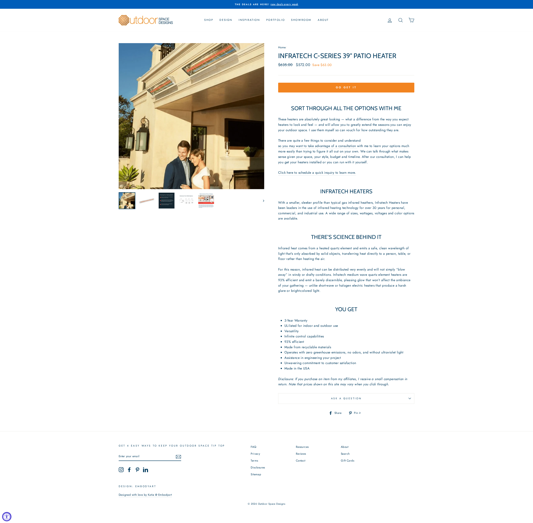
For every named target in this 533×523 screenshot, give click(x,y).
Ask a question (346, 398)
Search (345, 454)
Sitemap (256, 474)
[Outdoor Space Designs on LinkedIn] (145, 469)
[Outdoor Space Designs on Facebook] (129, 469)
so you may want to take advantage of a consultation (317, 146)
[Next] (261, 200)
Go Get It (346, 87)
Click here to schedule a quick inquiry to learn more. (317, 172)
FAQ (253, 447)
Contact (300, 460)
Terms (254, 460)
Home (282, 47)
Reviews (301, 454)
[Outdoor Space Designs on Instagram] (121, 469)
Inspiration (249, 20)
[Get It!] (178, 456)
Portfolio (275, 20)
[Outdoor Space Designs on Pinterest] (137, 469)
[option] (266, 4)
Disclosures (258, 467)
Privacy (255, 454)
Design (225, 20)
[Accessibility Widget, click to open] (6, 516)
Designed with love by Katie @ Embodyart (145, 495)
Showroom (301, 20)
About (323, 20)
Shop (208, 20)
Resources (302, 447)
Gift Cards (347, 460)
